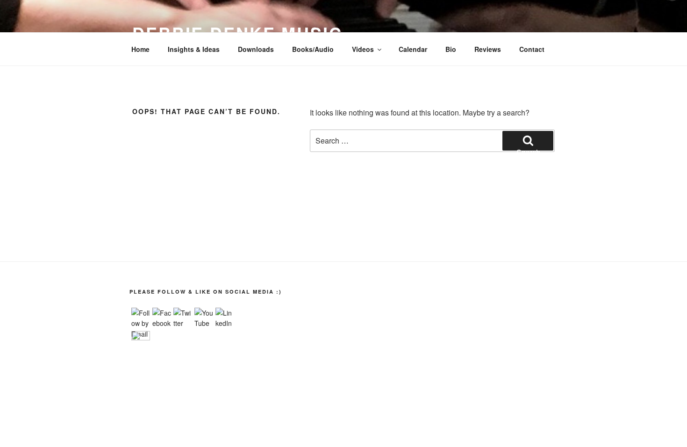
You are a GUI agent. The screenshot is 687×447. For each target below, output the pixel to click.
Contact (531, 49)
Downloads (256, 49)
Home (140, 49)
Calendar (413, 49)
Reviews (487, 49)
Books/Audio (313, 49)
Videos (363, 49)
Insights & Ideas (194, 49)
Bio (450, 49)
